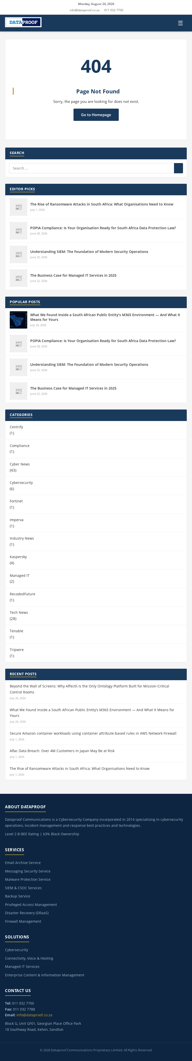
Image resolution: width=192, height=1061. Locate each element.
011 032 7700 (113, 10)
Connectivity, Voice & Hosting (29, 958)
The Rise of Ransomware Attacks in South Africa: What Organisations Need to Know (101, 204)
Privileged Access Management (31, 904)
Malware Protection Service (27, 879)
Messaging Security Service (27, 871)
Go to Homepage (96, 114)
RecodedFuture (22, 594)
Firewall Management (23, 921)
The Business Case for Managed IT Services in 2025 (73, 275)
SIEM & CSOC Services (23, 887)
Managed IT (20, 575)
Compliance (20, 445)
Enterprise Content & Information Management (44, 975)
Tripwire (17, 649)
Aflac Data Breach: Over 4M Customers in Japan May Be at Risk (62, 750)
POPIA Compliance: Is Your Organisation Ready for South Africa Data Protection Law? (103, 227)
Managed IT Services (22, 966)
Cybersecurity (21, 482)
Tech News (19, 612)
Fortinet (16, 501)
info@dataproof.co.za (85, 10)
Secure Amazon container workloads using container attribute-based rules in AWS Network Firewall (93, 733)
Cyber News (20, 464)
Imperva (17, 519)
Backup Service (17, 896)
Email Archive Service (23, 862)
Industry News (22, 538)
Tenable (16, 631)
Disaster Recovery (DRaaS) (26, 912)
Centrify (16, 426)
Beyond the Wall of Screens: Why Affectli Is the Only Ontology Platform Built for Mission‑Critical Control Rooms (89, 689)
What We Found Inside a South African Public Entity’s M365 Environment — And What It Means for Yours (92, 712)
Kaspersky (18, 556)
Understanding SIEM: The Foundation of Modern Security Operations (89, 251)
